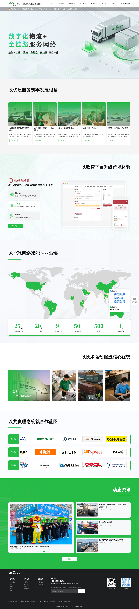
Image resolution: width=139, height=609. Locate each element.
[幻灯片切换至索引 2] (41, 551)
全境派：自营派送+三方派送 (118, 128)
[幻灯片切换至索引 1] (38, 551)
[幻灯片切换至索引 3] (44, 551)
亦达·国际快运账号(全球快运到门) (44, 129)
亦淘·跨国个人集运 (90, 128)
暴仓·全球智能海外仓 (66, 128)
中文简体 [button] (126, 3)
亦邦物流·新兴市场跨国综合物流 (19, 129)
